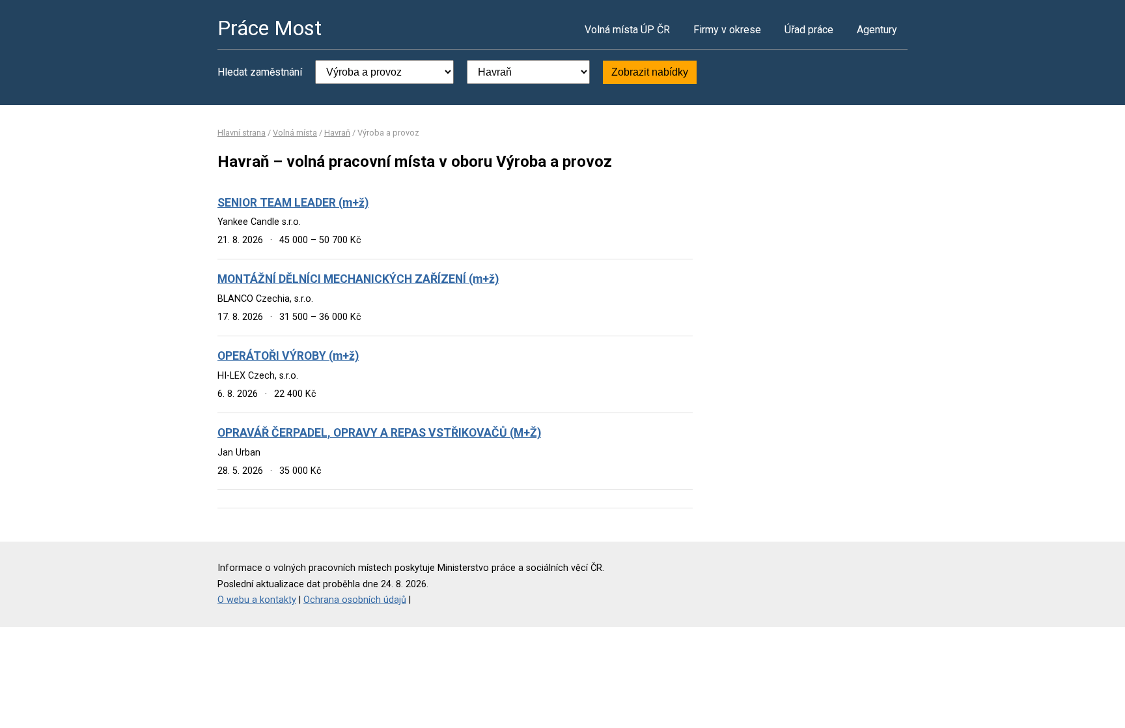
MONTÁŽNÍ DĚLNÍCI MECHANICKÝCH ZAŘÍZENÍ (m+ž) (358, 278)
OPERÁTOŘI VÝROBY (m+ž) (288, 355)
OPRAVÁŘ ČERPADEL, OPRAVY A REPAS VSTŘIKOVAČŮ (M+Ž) (379, 432)
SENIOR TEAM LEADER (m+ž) (292, 202)
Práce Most (269, 28)
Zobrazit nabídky (649, 72)
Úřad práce (809, 29)
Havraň (337, 133)
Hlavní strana (241, 133)
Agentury (877, 29)
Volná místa (295, 133)
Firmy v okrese (727, 29)
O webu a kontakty (256, 599)
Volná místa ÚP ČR (627, 29)
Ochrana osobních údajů (354, 599)
